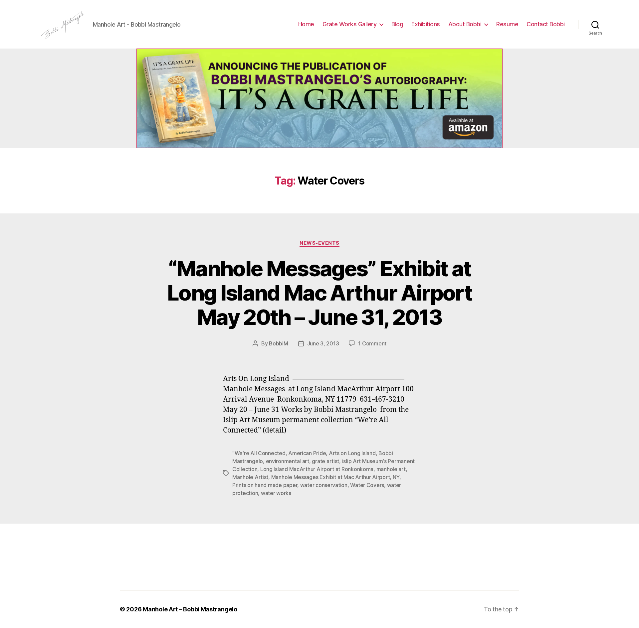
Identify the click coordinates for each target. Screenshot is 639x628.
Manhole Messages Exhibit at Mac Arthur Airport (330, 477)
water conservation (323, 485)
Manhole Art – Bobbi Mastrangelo (190, 609)
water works (276, 493)
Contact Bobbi (546, 24)
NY (396, 477)
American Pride (307, 453)
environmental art (287, 461)
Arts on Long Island (352, 453)
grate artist (325, 461)
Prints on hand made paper (264, 485)
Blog (397, 24)
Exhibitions (425, 24)
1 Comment (372, 343)
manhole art (391, 469)
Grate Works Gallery (349, 24)
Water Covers (367, 485)
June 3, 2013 (323, 343)
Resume (507, 24)
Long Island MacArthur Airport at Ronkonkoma (316, 469)
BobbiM (278, 343)
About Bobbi (465, 24)
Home (306, 24)
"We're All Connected (259, 453)
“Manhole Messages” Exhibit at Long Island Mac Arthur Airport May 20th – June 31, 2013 (319, 293)
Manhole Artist (250, 477)
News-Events (319, 243)
